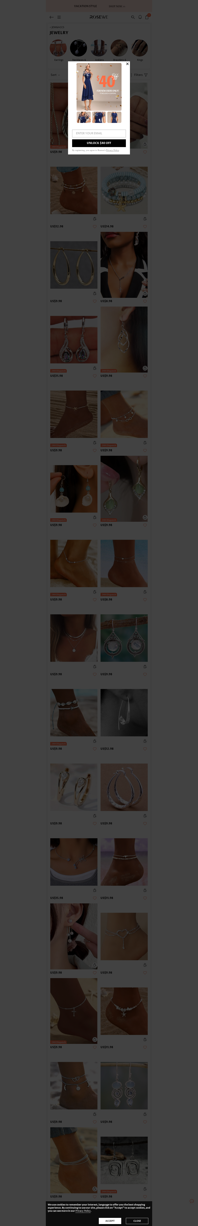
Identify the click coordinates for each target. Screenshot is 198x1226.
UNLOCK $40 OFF (99, 143)
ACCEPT (110, 1221)
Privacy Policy (83, 1211)
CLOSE (137, 1221)
